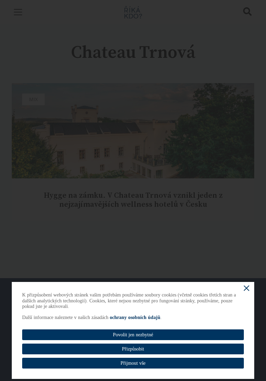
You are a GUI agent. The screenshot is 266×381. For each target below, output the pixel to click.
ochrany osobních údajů (135, 317)
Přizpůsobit (133, 349)
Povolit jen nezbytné (133, 334)
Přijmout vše (133, 363)
